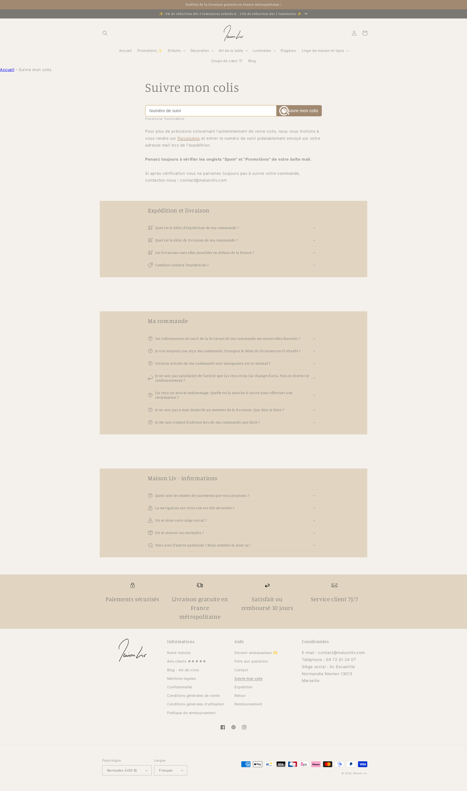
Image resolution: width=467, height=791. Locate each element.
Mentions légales (181, 678)
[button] (105, 33)
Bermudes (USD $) (122, 770)
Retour (240, 695)
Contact (241, 670)
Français (165, 770)
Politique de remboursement (191, 713)
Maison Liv (360, 773)
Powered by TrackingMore (165, 118)
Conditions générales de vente (193, 695)
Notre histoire (178, 653)
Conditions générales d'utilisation (195, 704)
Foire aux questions (251, 661)
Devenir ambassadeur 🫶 (256, 653)
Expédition (243, 687)
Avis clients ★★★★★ (187, 661)
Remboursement (248, 704)
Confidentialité (179, 687)
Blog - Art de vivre (183, 670)
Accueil (7, 69)
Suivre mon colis (302, 110)
